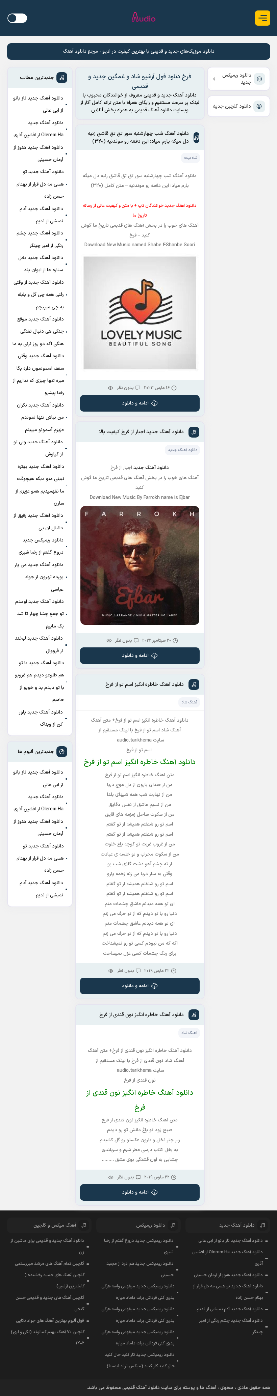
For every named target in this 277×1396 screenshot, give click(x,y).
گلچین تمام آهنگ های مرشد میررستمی (49, 1263)
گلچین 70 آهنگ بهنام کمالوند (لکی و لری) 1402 (47, 1338)
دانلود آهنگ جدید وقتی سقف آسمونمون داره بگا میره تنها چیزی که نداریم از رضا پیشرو (38, 374)
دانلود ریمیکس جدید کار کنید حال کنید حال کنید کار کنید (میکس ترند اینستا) (140, 1360)
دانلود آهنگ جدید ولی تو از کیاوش (38, 448)
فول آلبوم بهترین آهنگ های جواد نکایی (50, 1320)
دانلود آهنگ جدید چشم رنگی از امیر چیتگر (40, 239)
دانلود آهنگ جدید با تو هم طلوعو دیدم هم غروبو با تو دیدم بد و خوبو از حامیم (39, 681)
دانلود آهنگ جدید (182, 450)
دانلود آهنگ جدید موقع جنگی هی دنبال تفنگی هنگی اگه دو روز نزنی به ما (38, 331)
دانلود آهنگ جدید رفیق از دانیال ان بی (38, 521)
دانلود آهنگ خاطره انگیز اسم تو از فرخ (144, 685)
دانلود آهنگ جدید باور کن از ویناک (41, 718)
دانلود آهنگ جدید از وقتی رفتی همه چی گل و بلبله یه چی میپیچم (39, 295)
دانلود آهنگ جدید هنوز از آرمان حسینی (38, 153)
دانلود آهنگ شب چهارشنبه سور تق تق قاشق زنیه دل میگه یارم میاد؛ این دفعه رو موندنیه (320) (138, 137)
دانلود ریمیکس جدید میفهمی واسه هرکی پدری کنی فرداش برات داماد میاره (138, 1292)
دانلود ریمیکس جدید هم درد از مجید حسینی (140, 1269)
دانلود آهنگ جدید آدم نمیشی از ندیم (41, 215)
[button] (262, 18)
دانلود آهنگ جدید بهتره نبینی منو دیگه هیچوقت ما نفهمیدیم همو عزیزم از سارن (40, 485)
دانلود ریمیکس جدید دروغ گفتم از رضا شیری (41, 546)
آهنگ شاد (189, 702)
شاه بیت (190, 158)
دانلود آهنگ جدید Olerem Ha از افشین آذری (39, 129)
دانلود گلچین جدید (232, 106)
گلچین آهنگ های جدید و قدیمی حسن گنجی (50, 1303)
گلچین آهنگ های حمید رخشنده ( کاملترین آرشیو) (54, 1281)
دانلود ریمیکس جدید (236, 79)
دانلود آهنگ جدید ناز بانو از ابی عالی (38, 104)
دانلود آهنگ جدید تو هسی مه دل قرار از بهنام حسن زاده (40, 184)
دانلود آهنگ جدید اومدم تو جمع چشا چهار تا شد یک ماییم (39, 614)
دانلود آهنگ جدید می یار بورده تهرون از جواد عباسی (39, 577)
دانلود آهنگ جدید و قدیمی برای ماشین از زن (47, 1246)
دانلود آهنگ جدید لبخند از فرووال (39, 644)
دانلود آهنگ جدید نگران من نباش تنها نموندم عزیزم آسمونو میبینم (40, 418)
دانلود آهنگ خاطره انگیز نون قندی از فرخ (141, 1015)
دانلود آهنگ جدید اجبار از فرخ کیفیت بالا (141, 432)
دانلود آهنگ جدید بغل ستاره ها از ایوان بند (40, 264)
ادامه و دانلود (135, 403)
